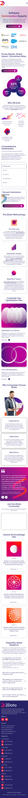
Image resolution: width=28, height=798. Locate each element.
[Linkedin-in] (2, 719)
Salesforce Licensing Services (8, 731)
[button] (27, 3)
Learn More (4, 339)
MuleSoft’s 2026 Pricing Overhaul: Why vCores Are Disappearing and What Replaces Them (14, 629)
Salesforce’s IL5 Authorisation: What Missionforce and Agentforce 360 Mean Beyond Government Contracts (14, 562)
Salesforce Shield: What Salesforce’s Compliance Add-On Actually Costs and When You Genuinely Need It (14, 596)
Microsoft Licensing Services (8, 725)
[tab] (14, 166)
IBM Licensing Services (6, 733)
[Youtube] (6, 719)
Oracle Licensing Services (7, 727)
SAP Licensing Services (6, 729)
